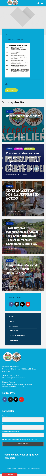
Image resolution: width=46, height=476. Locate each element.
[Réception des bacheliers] (23, 124)
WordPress (37, 468)
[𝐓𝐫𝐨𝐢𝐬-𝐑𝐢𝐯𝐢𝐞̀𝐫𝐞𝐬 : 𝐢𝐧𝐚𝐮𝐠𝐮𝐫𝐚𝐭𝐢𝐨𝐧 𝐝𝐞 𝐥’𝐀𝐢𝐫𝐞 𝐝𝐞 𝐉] (23, 236)
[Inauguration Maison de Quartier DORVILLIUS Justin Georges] (23, 273)
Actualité (18, 149)
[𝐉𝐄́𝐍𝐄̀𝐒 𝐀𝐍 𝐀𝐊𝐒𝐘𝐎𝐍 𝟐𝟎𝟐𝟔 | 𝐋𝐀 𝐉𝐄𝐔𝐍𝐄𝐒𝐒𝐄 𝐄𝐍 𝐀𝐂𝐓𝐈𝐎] (23, 198)
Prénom (5, 416)
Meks (24, 468)
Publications (29, 149)
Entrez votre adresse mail (10, 432)
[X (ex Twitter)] (16, 304)
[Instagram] (22, 304)
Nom (4, 424)
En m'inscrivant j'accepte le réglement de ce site (21, 439)
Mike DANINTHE (11, 137)
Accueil (9, 111)
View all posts (11, 90)
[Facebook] (11, 304)
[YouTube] (27, 304)
